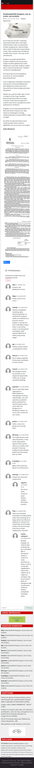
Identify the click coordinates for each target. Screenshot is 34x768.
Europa (25, 750)
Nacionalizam (8, 752)
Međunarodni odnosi (6, 750)
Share (7, 262)
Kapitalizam (14, 748)
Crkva (19, 752)
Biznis (8, 748)
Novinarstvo (23, 752)
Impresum (13, 765)
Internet (2, 756)
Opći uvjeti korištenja (24, 761)
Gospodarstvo (9, 746)
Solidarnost (31, 754)
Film (2, 752)
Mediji (30, 746)
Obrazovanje (11, 754)
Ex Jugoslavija (15, 750)
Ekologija (15, 754)
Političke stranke (21, 748)
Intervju (4, 752)
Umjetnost (23, 754)
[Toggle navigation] (4, 7)
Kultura (23, 746)
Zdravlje (27, 752)
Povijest (26, 743)
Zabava (19, 754)
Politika (15, 743)
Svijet (27, 746)
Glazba (13, 752)
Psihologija (3, 754)
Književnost (4, 748)
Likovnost (31, 752)
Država (10, 743)
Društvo (21, 743)
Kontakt (21, 765)
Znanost (26, 754)
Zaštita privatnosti (26, 763)
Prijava (8, 280)
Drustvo (6, 756)
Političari (3, 746)
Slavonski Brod (17, 746)
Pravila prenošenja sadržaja (10, 763)
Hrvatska (4, 743)
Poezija (7, 754)
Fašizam (29, 750)
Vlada (21, 750)
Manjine (16, 752)
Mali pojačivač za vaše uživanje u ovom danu (15, 724)
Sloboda (9, 756)
